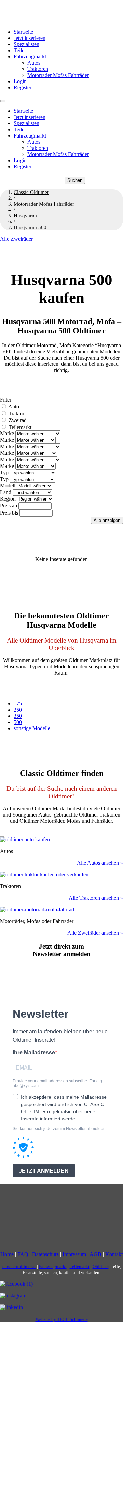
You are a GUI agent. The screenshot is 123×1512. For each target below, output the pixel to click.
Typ (4, 472)
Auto (13, 406)
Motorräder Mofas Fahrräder (58, 75)
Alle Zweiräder (16, 239)
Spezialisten (26, 44)
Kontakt (114, 1254)
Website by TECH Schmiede (62, 1319)
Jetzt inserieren (29, 38)
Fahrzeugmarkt (30, 56)
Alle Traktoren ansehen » (96, 898)
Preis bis (9, 513)
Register (22, 87)
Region (8, 499)
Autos (33, 63)
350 (18, 716)
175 (18, 703)
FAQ (22, 1254)
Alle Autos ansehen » (100, 863)
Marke (7, 433)
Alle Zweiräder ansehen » (95, 933)
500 (18, 722)
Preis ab (8, 505)
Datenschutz (45, 1254)
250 (18, 710)
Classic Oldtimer (31, 192)
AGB (95, 1254)
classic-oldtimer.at (19, 1266)
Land (5, 492)
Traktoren (37, 69)
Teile (19, 50)
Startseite (23, 32)
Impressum (74, 1254)
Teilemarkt (20, 427)
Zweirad (18, 420)
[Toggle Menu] (2, 101)
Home (7, 1254)
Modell (7, 486)
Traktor (16, 413)
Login (20, 81)
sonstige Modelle (32, 728)
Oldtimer (101, 1266)
